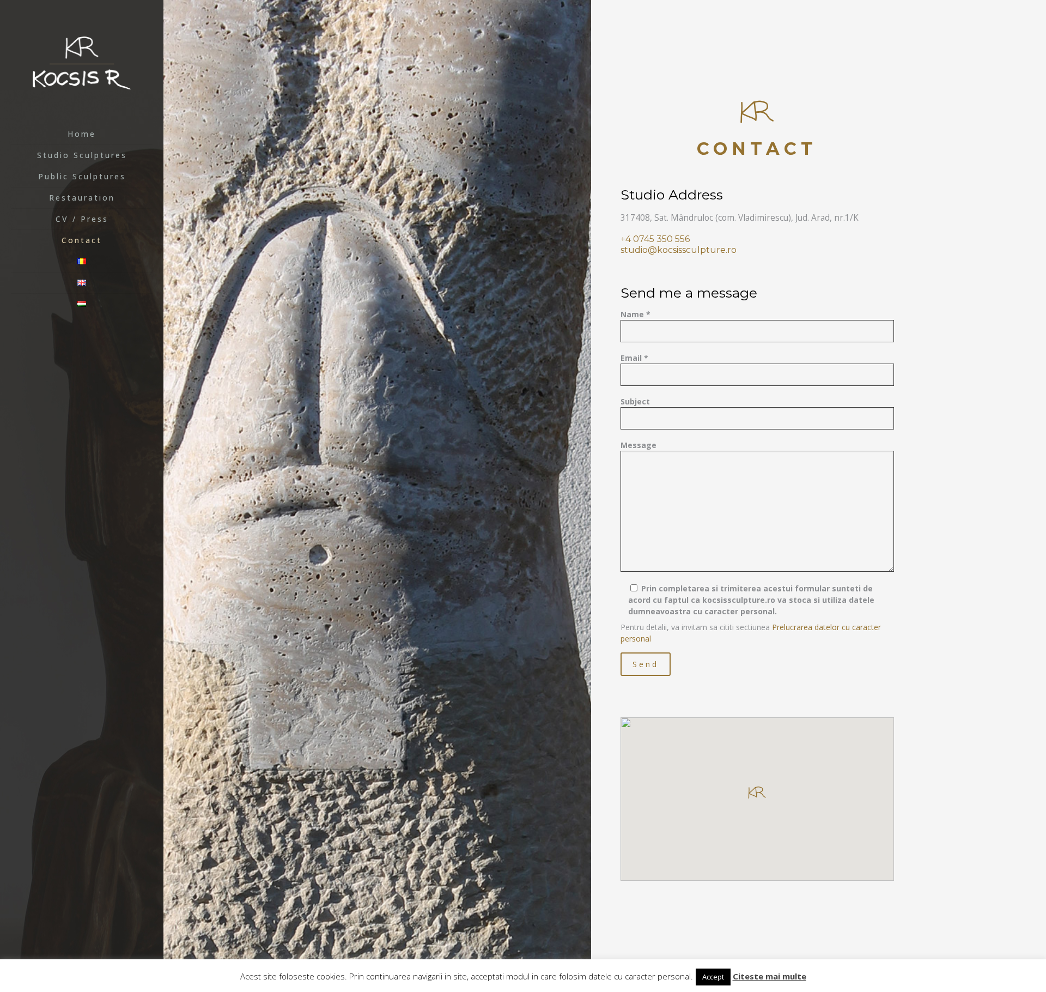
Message (638, 445)
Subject (635, 401)
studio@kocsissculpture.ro (679, 250)
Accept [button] (713, 977)
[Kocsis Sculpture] (81, 62)
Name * (635, 314)
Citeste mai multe (769, 976)
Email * (634, 358)
